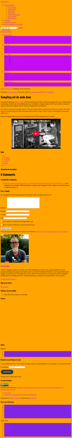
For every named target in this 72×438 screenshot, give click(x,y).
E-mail (3, 215)
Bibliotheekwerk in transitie (13, 24)
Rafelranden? (12, 19)
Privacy (10, 78)
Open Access (15, 58)
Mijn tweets (4, 287)
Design (10, 47)
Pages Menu (5, 2)
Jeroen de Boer (9, 5)
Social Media (12, 80)
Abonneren (7, 372)
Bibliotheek (8, 35)
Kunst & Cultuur (13, 49)
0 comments (50, 92)
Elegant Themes (14, 398)
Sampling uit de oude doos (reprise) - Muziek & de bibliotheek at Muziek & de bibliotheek (33, 183)
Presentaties (12, 9)
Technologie (12, 68)
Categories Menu (6, 32)
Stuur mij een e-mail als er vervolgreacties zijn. (18, 221)
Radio (9, 52)
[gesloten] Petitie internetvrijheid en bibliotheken (20, 395)
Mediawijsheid (12, 43)
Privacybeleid (12, 17)
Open (9, 56)
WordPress (33, 398)
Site (2, 218)
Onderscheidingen (14, 15)
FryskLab (7, 20)
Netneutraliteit (13, 76)
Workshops (11, 11)
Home (3, 89)
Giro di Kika (11, 83)
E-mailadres (5, 367)
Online (6, 72)
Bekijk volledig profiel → (9, 279)
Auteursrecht (12, 66)
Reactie (4, 208)
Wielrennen (8, 82)
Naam (3, 211)
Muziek (10, 51)
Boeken (10, 41)
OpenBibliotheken (10, 22)
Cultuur (6, 45)
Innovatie (11, 39)
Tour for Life (12, 85)
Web (9, 74)
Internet (10, 70)
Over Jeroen (12, 7)
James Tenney (19, 102)
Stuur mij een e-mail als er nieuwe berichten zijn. (19, 225)
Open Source (15, 60)
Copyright (7, 393)
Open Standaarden (17, 62)
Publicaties (11, 13)
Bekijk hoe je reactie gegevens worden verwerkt (52, 232)
